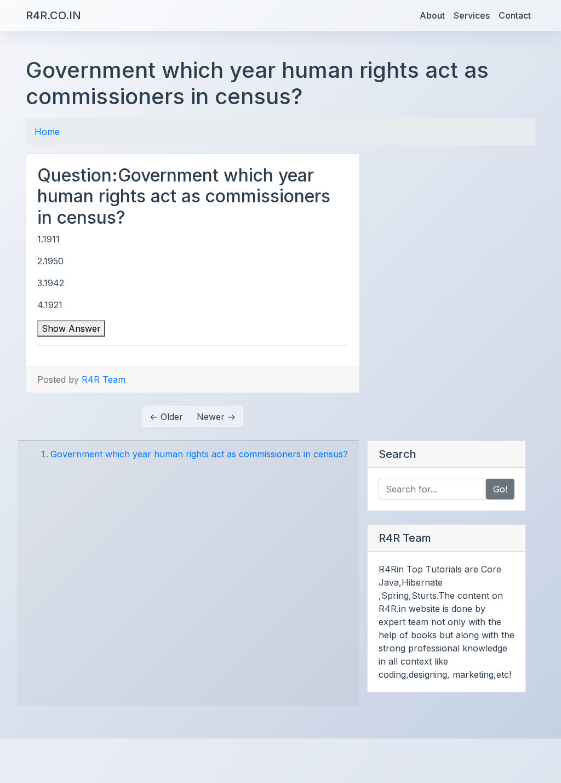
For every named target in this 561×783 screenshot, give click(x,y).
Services (472, 15)
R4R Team (103, 379)
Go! (500, 489)
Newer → (216, 416)
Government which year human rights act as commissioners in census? (199, 454)
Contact (515, 15)
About (432, 15)
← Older (166, 416)
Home (47, 131)
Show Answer (71, 328)
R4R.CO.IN (53, 15)
